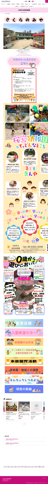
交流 (13, 419)
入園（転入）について (27, 4)
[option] (24, 410)
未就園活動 (17, 4)
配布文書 (39, 4)
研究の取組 (31, 6)
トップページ (4, 4)
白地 (27, 1)
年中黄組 (10, 419)
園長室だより (17, 6)
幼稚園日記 (13, 4)
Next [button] (44, 411)
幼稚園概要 (8, 4)
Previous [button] (4, 411)
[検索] (44, 1)
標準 (32, 1)
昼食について (44, 4)
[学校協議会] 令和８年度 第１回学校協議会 (12, 443)
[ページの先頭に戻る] (47, 483)
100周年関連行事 (34, 4)
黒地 (29, 1)
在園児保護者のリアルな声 (24, 6)
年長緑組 (8, 419)
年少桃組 (12, 419)
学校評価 (22, 4)
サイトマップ (44, 478)
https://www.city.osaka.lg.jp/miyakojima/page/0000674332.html (24, 55)
